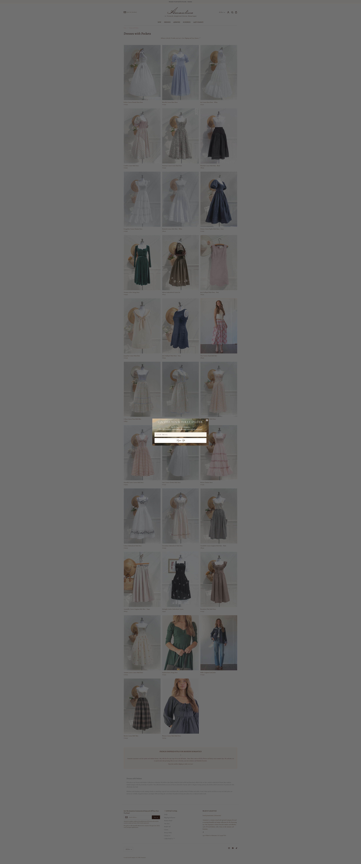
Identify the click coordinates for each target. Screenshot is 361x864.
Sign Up (180, 440)
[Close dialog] (207, 420)
